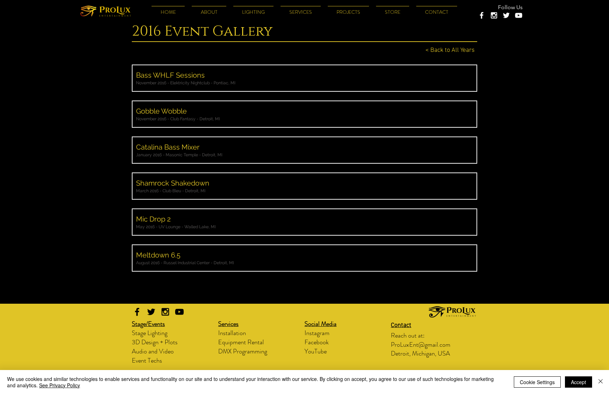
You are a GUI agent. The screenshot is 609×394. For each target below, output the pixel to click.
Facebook (316, 342)
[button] (253, 9)
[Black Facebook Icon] (137, 312)
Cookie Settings (537, 382)
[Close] (600, 382)
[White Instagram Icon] (494, 15)
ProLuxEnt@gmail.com (420, 344)
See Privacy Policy (59, 385)
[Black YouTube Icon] (179, 312)
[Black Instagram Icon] (165, 312)
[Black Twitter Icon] (151, 312)
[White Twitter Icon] (506, 15)
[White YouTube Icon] (518, 15)
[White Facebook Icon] (481, 15)
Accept (578, 382)
